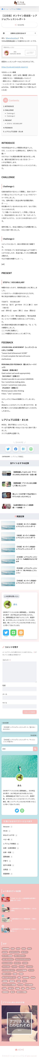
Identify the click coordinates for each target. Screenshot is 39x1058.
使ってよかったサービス (9, 977)
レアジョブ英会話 (21, 970)
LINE (13, 636)
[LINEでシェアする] (31, 449)
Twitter (6, 636)
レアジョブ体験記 (17, 457)
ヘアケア (14, 966)
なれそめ (4, 952)
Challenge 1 (11, 113)
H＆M (18, 948)
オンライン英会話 (7, 956)
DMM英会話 (5, 948)
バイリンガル (6, 966)
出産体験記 (26, 977)
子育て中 (10, 988)
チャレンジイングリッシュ (23, 959)
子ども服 (20, 984)
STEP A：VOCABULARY (14, 123)
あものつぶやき (10, 835)
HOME (20, 1049)
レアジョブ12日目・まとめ (14, 131)
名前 (4, 685)
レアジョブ (29, 966)
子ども (24, 981)
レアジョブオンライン (8, 970)
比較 (23, 988)
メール (4, 694)
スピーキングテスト (7, 959)
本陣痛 (17, 988)
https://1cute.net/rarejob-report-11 (15, 67)
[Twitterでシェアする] (8, 449)
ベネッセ (21, 966)
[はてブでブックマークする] (23, 449)
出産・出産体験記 (10, 848)
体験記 (15, 974)
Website (21, 636)
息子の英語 (8, 865)
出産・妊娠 (8, 852)
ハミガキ (25, 963)
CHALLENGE (9, 110)
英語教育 (7, 874)
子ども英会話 (28, 984)
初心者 (33, 977)
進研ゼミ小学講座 (21, 992)
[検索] (35, 749)
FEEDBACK (8, 128)
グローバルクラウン (19, 956)
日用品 (6, 869)
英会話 (33, 988)
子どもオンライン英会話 (9, 984)
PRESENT (8, 120)
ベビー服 (7, 839)
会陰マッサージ (6, 974)
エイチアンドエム (14, 952)
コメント (6, 660)
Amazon (7, 826)
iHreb (6, 831)
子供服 (4, 988)
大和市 (18, 981)
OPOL (29, 948)
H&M (12, 948)
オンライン (25, 952)
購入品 (12, 992)
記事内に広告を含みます (18, 33)
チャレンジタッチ (7, 963)
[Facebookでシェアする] (15, 449)
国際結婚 (7, 856)
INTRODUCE (9, 106)
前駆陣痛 (4, 981)
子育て (6, 861)
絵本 (27, 988)
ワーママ (31, 970)
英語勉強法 (5, 992)
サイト (4, 703)
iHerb (23, 948)
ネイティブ (17, 963)
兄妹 (19, 977)
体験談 (21, 974)
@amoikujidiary (12, 38)
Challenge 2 (11, 116)
